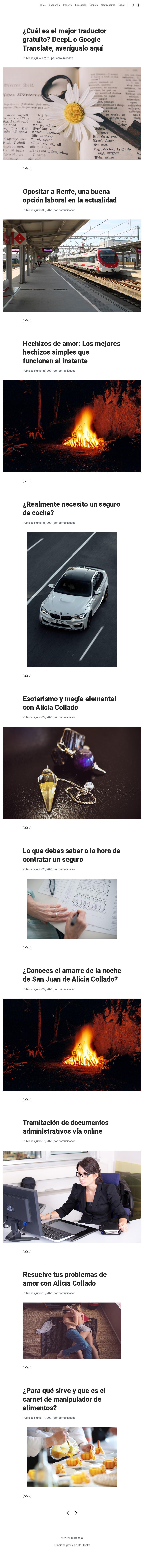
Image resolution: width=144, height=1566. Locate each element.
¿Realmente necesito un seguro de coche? (71, 508)
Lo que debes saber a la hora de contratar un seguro (71, 855)
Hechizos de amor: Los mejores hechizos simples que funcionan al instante (71, 352)
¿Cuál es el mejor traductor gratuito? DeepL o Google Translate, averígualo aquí (64, 40)
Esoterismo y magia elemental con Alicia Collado (69, 703)
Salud (122, 5)
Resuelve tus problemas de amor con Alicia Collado (65, 1279)
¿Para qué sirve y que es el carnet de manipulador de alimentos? (64, 1399)
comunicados (64, 58)
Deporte (67, 5)
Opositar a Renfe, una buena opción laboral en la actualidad (70, 196)
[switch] (138, 5)
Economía (54, 5)
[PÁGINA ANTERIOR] (68, 1514)
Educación (80, 5)
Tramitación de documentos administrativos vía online (66, 1127)
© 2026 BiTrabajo (72, 1538)
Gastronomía (108, 5)
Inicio (43, 5)
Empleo (94, 5)
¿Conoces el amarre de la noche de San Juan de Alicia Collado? (72, 975)
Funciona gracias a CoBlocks (72, 1545)
